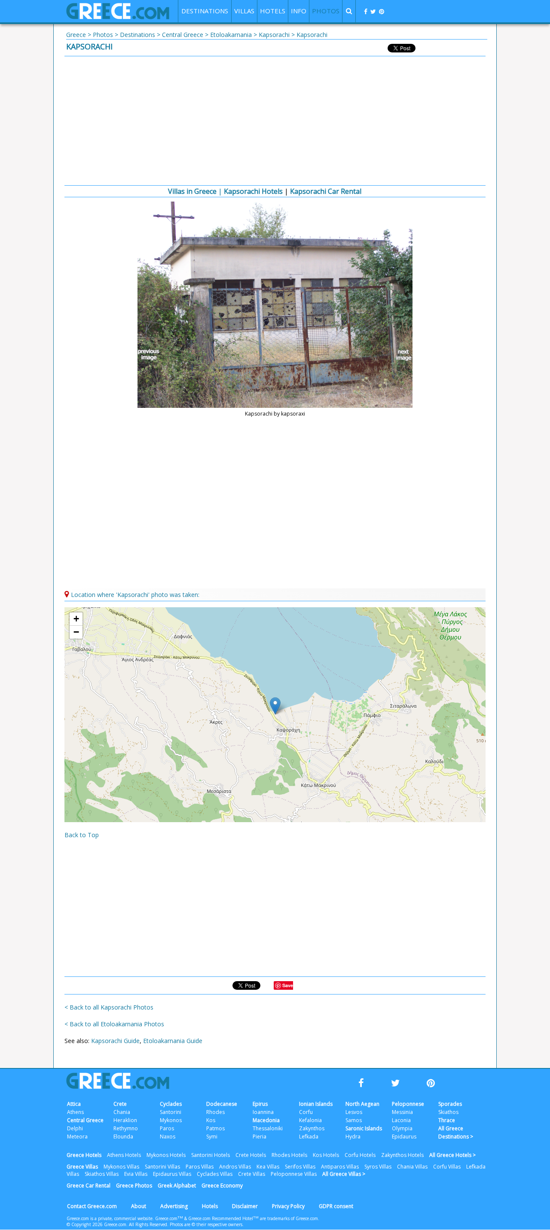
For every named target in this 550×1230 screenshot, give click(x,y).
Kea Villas (268, 1166)
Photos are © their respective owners (206, 1224)
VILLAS (244, 10)
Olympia (402, 1128)
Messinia (402, 1112)
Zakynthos (311, 1128)
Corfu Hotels (360, 1155)
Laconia (401, 1120)
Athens (75, 1112)
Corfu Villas (447, 1166)
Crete (120, 1104)
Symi (211, 1136)
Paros (167, 1128)
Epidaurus (404, 1136)
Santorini (170, 1112)
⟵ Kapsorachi (150, 355)
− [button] (76, 632)
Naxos (167, 1136)
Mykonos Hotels (166, 1155)
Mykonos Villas (121, 1166)
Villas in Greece (192, 191)
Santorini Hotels (210, 1155)
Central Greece (182, 35)
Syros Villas (377, 1166)
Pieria (259, 1136)
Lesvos (353, 1112)
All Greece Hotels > (452, 1155)
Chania (121, 1112)
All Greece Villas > (343, 1174)
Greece (76, 35)
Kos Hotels (326, 1155)
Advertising (174, 1206)
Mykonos (171, 1120)
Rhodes (215, 1112)
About (138, 1206)
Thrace (446, 1120)
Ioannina (263, 1112)
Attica (74, 1104)
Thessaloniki (268, 1128)
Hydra (353, 1136)
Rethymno (125, 1128)
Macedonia (266, 1120)
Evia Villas (135, 1174)
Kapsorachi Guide (115, 1041)
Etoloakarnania (231, 35)
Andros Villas (235, 1166)
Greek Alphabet (177, 1185)
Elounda (123, 1136)
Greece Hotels (84, 1155)
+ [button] (76, 618)
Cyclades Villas (214, 1174)
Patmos (215, 1128)
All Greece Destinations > (455, 1132)
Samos (353, 1120)
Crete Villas (251, 1174)
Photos (103, 35)
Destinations (137, 35)
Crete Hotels (250, 1155)
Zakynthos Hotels (402, 1155)
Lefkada (308, 1136)
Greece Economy (222, 1185)
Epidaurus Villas (172, 1174)
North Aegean (362, 1104)
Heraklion (125, 1120)
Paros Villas (200, 1166)
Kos (210, 1120)
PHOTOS (325, 10)
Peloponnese (408, 1104)
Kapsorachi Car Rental (325, 191)
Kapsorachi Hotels (253, 191)
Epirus (260, 1104)
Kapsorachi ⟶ (399, 355)
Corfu (306, 1112)
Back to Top (81, 835)
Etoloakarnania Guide (172, 1041)
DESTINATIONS (204, 10)
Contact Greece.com (92, 1206)
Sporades (450, 1104)
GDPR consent (336, 1206)
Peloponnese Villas (294, 1174)
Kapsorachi (274, 35)
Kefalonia (310, 1120)
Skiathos (448, 1112)
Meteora (77, 1136)
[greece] (117, 17)
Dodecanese (221, 1104)
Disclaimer (245, 1206)
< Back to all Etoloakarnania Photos (114, 1024)
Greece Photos (134, 1185)
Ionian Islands (316, 1104)
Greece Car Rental (88, 1185)
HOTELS (272, 10)
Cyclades (171, 1104)
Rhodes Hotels (289, 1155)
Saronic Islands (363, 1128)
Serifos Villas (300, 1166)
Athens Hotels (124, 1155)
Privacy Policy (288, 1206)
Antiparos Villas (340, 1166)
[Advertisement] (275, 121)
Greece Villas (82, 1166)
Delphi (75, 1128)
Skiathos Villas (102, 1174)
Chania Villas (412, 1166)
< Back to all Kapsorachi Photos (108, 1007)
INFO (298, 10)
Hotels (210, 1206)
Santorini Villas (162, 1166)
